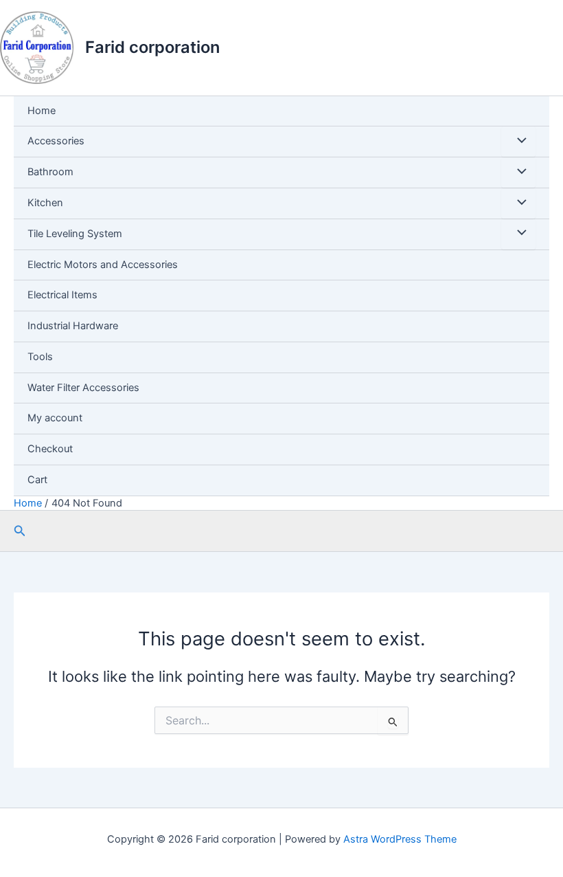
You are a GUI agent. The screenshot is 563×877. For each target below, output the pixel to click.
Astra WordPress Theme (400, 839)
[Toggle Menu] (518, 141)
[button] (20, 531)
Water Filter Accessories (83, 387)
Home (41, 110)
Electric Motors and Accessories (102, 264)
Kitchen (45, 203)
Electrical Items (62, 295)
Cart (37, 480)
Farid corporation (152, 47)
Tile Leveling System (74, 233)
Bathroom (50, 172)
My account (54, 418)
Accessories (55, 141)
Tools (40, 357)
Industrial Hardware (72, 326)
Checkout (50, 449)
